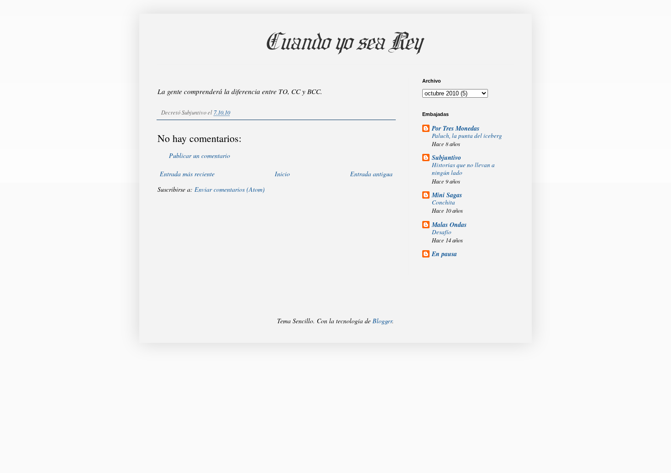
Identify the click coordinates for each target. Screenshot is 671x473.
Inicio (282, 173)
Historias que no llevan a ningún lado (463, 169)
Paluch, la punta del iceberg (467, 135)
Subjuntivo (446, 157)
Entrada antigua (371, 173)
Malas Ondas (449, 224)
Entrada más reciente (187, 173)
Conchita (443, 202)
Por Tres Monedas (455, 128)
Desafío (441, 232)
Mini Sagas (447, 195)
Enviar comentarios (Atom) (229, 189)
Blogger (382, 320)
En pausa (444, 253)
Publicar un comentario (199, 155)
